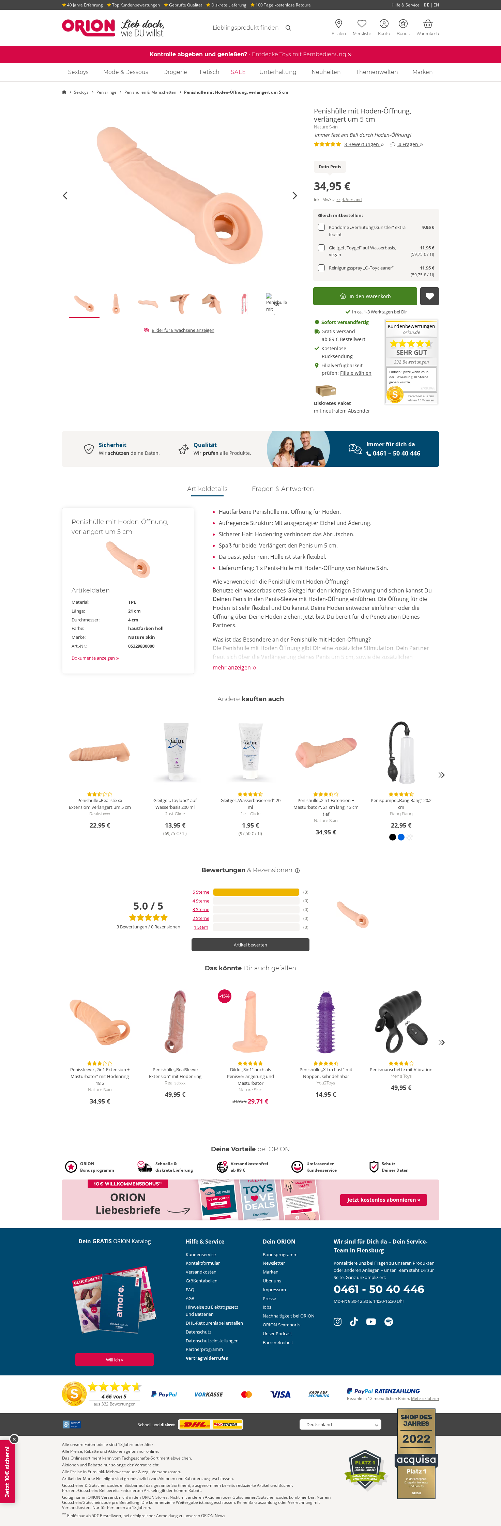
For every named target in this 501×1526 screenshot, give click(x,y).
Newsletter (274, 1263)
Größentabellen (201, 1281)
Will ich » (114, 1360)
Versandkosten (201, 1272)
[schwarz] (392, 837)
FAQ (190, 1289)
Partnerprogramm (204, 1349)
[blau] (401, 837)
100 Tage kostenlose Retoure (283, 5)
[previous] (59, 775)
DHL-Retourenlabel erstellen (214, 1323)
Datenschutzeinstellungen (212, 1341)
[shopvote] (102, 1394)
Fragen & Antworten (283, 489)
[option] (180, 195)
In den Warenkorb (370, 296)
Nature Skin (326, 127)
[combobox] (238, 27)
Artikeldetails (207, 489)
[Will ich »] (114, 1301)
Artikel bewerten (250, 945)
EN (436, 5)
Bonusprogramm (280, 1254)
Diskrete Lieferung (228, 5)
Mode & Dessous (125, 72)
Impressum (274, 1289)
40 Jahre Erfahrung (84, 5)
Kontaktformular (203, 1263)
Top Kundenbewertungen (135, 5)
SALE (238, 72)
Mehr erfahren (425, 1398)
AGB (190, 1298)
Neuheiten (326, 72)
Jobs (267, 1307)
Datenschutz (198, 1332)
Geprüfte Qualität (185, 5)
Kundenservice (201, 1254)
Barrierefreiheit (278, 1342)
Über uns (272, 1281)
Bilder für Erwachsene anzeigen (183, 330)
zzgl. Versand (349, 199)
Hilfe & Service (406, 5)
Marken (422, 72)
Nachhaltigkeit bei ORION (289, 1316)
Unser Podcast (277, 1333)
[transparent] (409, 837)
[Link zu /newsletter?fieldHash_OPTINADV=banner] (250, 1200)
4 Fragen (408, 144)
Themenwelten (377, 72)
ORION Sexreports (281, 1325)
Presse (269, 1298)
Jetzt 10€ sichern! (7, 1471)
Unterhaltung (278, 72)
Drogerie (175, 72)
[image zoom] (180, 195)
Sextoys (78, 72)
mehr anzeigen (232, 667)
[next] (441, 775)
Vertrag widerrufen (207, 1358)
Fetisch (209, 72)
